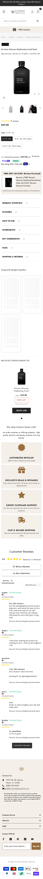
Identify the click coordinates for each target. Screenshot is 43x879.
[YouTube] (32, 839)
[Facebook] (3, 839)
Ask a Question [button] (23, 573)
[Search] (21, 21)
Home (3, 37)
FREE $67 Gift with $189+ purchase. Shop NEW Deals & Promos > (21, 3)
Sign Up (36, 846)
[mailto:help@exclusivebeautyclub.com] (22, 804)
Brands (11, 37)
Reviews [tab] (6, 581)
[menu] (4, 11)
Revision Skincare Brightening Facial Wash (24, 621)
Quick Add (21, 410)
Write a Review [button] (23, 566)
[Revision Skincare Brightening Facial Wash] (21, 376)
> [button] (22, 745)
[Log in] (32, 11)
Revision (20, 37)
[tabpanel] (21, 29)
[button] (34, 94)
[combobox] (21, 21)
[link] (11, 301)
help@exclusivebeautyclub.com (16, 788)
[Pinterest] (18, 839)
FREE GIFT (21, 400)
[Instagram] (11, 839)
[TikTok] (25, 839)
